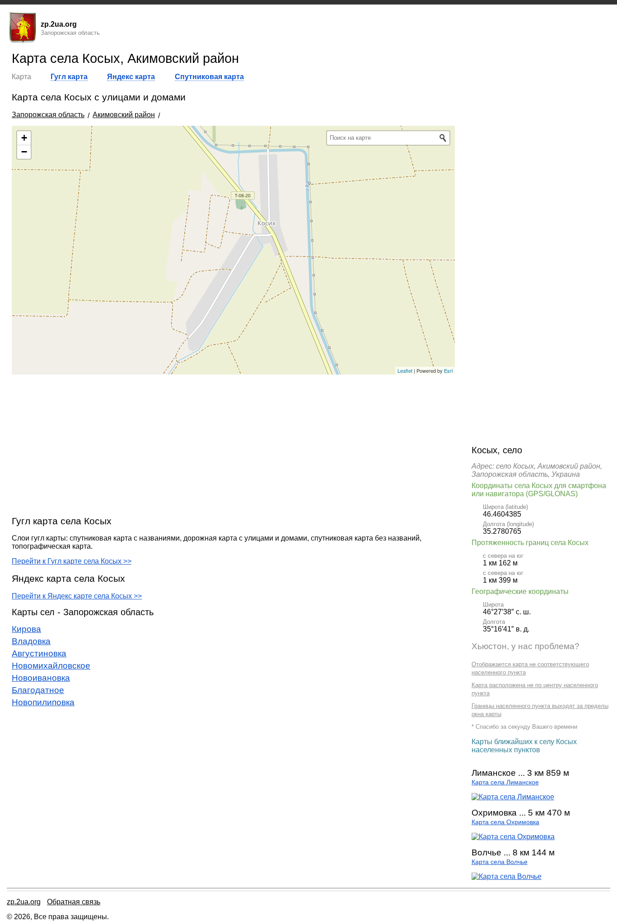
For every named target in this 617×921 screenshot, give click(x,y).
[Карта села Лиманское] (513, 797)
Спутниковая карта (209, 77)
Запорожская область (48, 115)
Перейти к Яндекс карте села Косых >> (77, 596)
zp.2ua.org (24, 902)
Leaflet (404, 370)
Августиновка (39, 653)
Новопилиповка (43, 702)
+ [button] (24, 137)
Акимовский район (124, 115)
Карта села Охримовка (505, 822)
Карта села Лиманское (505, 782)
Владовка (31, 641)
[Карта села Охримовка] (513, 836)
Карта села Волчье (500, 862)
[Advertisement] (233, 444)
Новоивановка (41, 678)
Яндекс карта (131, 77)
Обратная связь (73, 902)
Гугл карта (69, 77)
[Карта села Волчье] (507, 876)
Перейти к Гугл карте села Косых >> (71, 561)
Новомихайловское (51, 665)
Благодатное (38, 690)
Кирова (26, 629)
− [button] (24, 151)
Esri (448, 370)
